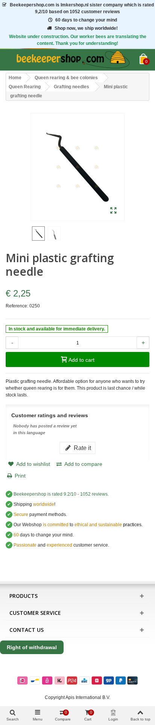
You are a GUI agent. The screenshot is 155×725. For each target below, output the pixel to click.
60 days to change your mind (86, 20)
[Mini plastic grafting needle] (113, 211)
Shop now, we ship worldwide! (86, 28)
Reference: (17, 306)
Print (20, 476)
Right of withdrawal (32, 647)
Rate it (81, 447)
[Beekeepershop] (73, 60)
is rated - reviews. (61, 494)
